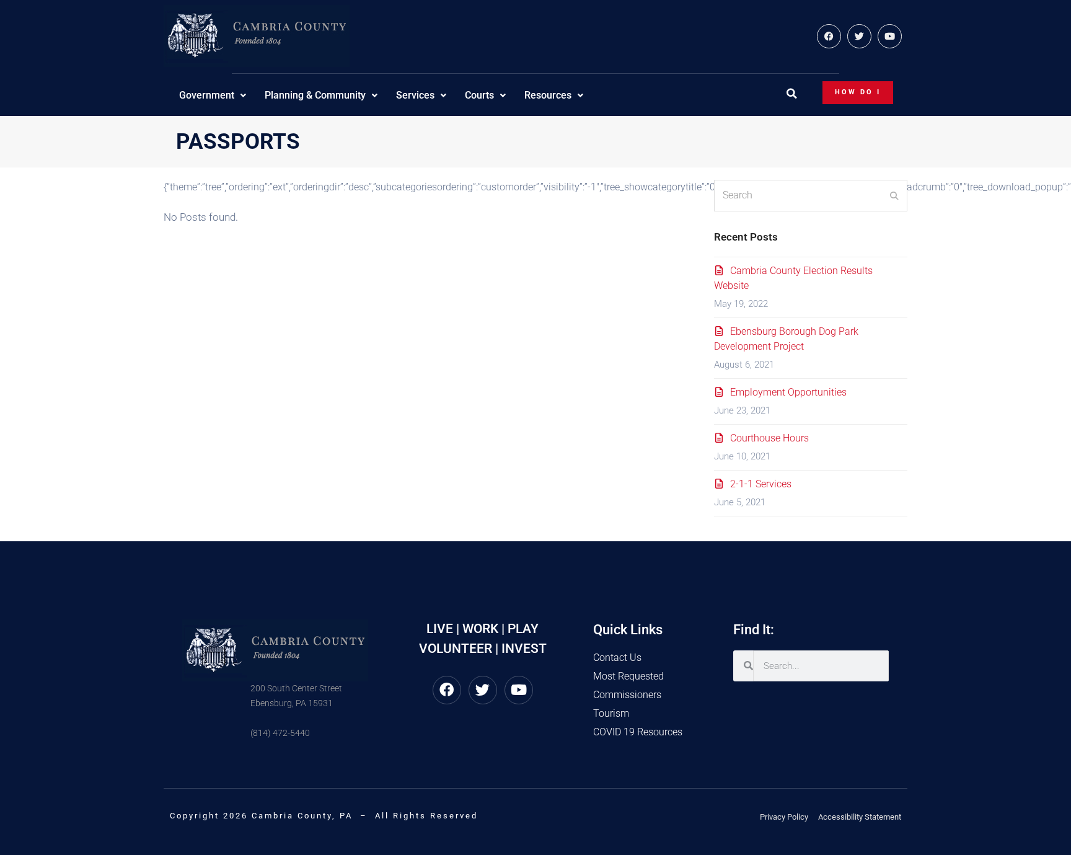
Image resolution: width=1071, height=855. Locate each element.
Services (415, 95)
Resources (547, 95)
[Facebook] (829, 36)
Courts (479, 95)
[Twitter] (859, 36)
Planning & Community (315, 95)
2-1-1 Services (760, 484)
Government (206, 95)
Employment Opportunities (788, 392)
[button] (791, 93)
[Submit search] (894, 195)
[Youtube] (890, 36)
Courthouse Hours (769, 438)
